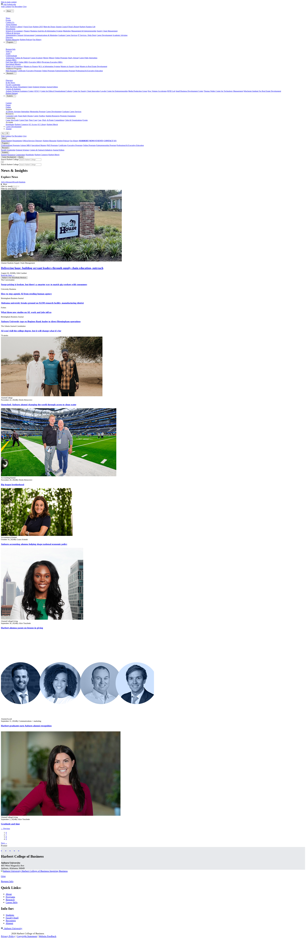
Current (8, 103)
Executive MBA (35, 62)
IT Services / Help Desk (87, 35)
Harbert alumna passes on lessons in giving (22, 628)
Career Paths (84, 58)
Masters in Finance (31, 66)
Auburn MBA (11, 60)
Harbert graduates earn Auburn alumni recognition (26, 725)
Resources (11, 155)
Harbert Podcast (26, 40)
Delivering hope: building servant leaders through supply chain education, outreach (52, 268)
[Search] (3, 133)
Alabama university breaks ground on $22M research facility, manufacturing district (42, 303)
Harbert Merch (52, 124)
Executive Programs (33, 71)
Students (10, 96)
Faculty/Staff (12, 917)
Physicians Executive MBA (52, 62)
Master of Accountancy (14, 66)
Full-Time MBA (12, 62)
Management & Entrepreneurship (83, 31)
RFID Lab (171, 91)
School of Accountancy (14, 31)
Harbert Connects (21, 124)
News (8, 18)
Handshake (10, 124)
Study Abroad (73, 58)
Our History (36, 40)
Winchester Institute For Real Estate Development (262, 91)
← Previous (5, 829)
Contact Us (10, 22)
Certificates (21, 71)
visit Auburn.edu (9, 4)
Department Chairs (25, 87)
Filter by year (6, 189)
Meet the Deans (49, 27)
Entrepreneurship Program (65, 71)
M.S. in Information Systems (49, 66)
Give (25, 6)
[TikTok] (14, 849)
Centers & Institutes (13, 89)
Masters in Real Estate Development (93, 66)
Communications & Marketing (46, 35)
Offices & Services (13, 33)
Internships (93, 58)
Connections (20, 155)
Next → (4, 843)
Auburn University (12, 928)
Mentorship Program (37, 112)
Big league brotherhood (12, 484)
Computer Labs (11, 116)
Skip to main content (8, 2)
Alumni (8, 129)
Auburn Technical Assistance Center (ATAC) (23, 91)
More (5, 184)
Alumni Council (62, 27)
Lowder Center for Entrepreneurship (114, 91)
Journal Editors (52, 87)
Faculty (16, 182)
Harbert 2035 (38, 27)
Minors (51, 58)
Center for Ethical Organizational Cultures (56, 91)
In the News (10, 83)
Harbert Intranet (12, 93)
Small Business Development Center (189, 91)
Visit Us (9, 51)
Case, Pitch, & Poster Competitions (51, 120)
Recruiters (11, 920)
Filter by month (7, 186)
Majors (45, 58)
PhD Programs (11, 71)
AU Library (41, 124)
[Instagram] (10, 849)
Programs (10, 42)
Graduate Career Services (67, 35)
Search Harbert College (10, 159)
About (9, 11)
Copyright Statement (27, 936)
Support (4, 155)
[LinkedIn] (18, 849)
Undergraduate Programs (10, 145)
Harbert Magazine (12, 40)
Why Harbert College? (14, 27)
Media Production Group (137, 91)
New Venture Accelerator (157, 91)
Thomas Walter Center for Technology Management (223, 91)
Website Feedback (47, 936)
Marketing (67, 31)
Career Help (11, 902)
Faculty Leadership (13, 85)
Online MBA (23, 62)
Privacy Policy (8, 936)
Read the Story (8, 275)
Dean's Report (73, 27)
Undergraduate (11, 56)
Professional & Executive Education (89, 71)
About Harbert (11, 25)
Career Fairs (23, 120)
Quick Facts (27, 27)
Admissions (10, 58)
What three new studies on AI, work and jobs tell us (26, 312)
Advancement (29, 35)
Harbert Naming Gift (87, 27)
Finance (27, 31)
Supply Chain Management (107, 31)
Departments (10, 29)
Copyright (6, 933)
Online (8, 107)
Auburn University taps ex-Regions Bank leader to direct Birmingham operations (41, 321)
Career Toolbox (39, 116)
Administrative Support (14, 35)
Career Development (104, 35)
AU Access (32, 124)
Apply (8, 54)
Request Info (10, 49)
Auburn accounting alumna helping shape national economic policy (34, 544)
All (2, 182)
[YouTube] (5, 849)
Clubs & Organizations (73, 120)
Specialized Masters (13, 64)
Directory (9, 37)
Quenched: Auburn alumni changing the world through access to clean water (38, 404)
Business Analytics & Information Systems (46, 31)
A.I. (4, 182)
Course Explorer (36, 58)
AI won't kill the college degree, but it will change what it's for (31, 331)
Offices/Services (28, 141)
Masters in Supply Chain (70, 66)
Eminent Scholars (39, 87)
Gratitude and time (10, 824)
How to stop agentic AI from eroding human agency (26, 294)
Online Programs (61, 58)
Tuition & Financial (22, 58)
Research (10, 73)
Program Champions (68, 116)
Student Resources (53, 116)
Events (8, 20)
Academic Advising (119, 35)
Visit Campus (6, 6)
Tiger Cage (33, 120)
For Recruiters (17, 6)
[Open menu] (7, 133)
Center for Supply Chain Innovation (86, 91)
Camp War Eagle (12, 120)
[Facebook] (1, 849)
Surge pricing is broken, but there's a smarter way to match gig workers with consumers (44, 284)
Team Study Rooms (25, 116)
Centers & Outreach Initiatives (41, 150)
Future (8, 105)
